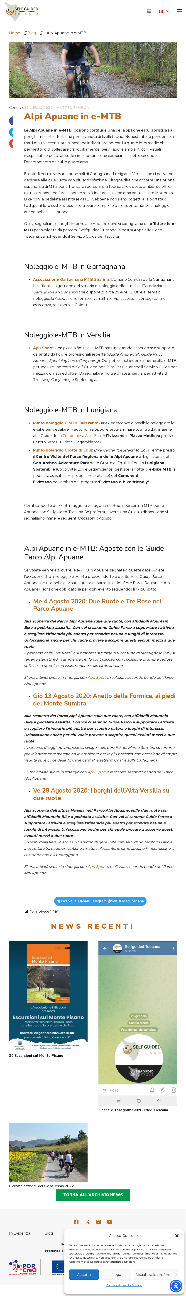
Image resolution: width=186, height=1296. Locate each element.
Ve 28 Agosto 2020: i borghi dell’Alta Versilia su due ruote (101, 794)
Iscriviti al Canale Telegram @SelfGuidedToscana (102, 901)
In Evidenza (19, 1233)
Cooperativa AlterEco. (83, 436)
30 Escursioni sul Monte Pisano (36, 1055)
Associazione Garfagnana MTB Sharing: (71, 279)
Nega (116, 1274)
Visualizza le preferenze (156, 1274)
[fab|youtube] (109, 1222)
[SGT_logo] (21, 11)
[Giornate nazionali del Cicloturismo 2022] (48, 1126)
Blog (31, 33)
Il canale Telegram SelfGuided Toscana (133, 1110)
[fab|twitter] (87, 1222)
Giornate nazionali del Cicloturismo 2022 (41, 1186)
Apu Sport (97, 677)
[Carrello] (149, 11)
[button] (177, 1235)
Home (14, 33)
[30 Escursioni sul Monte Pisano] (48, 944)
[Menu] (179, 11)
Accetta (84, 1274)
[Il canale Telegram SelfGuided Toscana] (137, 944)
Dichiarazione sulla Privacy (124, 1285)
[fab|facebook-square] (76, 1222)
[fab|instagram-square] (99, 1222)
